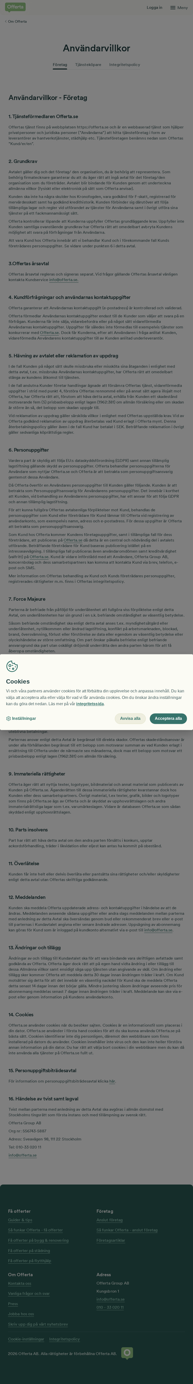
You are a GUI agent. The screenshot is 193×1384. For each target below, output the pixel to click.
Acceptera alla (168, 718)
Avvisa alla (130, 718)
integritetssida (90, 704)
